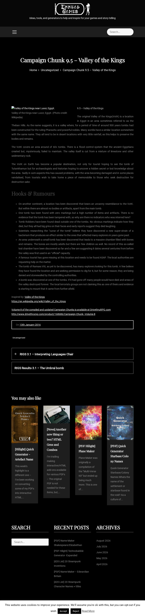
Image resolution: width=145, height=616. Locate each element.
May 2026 (101, 558)
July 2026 (101, 546)
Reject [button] (76, 611)
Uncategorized (19, 338)
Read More (88, 611)
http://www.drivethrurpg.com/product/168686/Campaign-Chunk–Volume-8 (53, 314)
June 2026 (102, 552)
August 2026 (103, 540)
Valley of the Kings (35, 297)
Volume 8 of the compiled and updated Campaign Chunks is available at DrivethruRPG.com (61, 309)
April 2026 (102, 564)
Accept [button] (63, 611)
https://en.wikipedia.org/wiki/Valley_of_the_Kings (38, 301)
